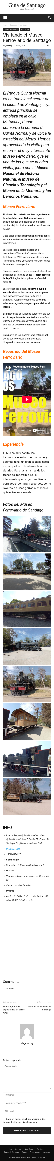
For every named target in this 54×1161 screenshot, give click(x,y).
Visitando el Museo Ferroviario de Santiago (27, 37)
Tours (24, 1152)
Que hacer (25, 30)
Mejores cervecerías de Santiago (39, 1008)
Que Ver (18, 1149)
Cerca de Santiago (11, 1152)
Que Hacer (29, 1149)
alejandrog (7, 45)
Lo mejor (46, 1152)
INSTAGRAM (13, 848)
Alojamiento (35, 1152)
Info (10, 1149)
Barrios (39, 1149)
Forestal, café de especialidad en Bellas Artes (14, 1009)
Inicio (5, 25)
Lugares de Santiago (18, 25)
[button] (50, 18)
